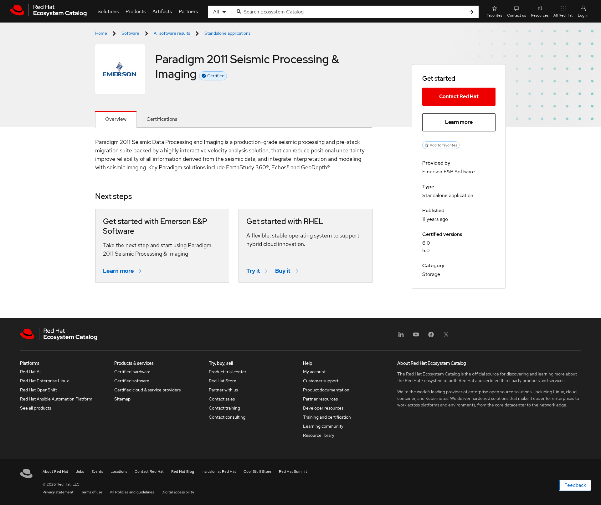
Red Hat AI (30, 372)
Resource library (318, 435)
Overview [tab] (115, 119)
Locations (118, 471)
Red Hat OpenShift (38, 390)
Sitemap (122, 399)
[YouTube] (416, 336)
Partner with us (223, 390)
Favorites (494, 15)
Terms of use (91, 492)
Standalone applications (227, 33)
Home (101, 33)
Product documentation (326, 390)
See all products (35, 408)
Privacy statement (58, 492)
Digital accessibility (178, 492)
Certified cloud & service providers (147, 390)
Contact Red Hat (459, 96)
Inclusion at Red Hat (219, 471)
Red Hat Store (222, 381)
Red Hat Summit (293, 471)
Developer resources (323, 408)
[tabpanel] (233, 215)
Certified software (131, 381)
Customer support (320, 381)
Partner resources (320, 399)
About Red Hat (55, 471)
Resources (539, 15)
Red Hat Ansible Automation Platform (56, 399)
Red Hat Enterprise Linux (44, 381)
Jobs (80, 471)
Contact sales (222, 399)
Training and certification (327, 417)
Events (97, 471)
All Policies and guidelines (132, 492)
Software (130, 33)
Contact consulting (227, 417)
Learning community (323, 426)
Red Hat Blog (182, 471)
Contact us (516, 15)
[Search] (471, 12)
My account (314, 372)
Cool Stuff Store (257, 471)
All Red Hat (563, 15)
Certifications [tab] (161, 119)
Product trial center (227, 372)
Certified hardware (132, 372)
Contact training (224, 408)
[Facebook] (431, 336)
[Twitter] (446, 336)
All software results (172, 33)
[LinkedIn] (401, 336)
